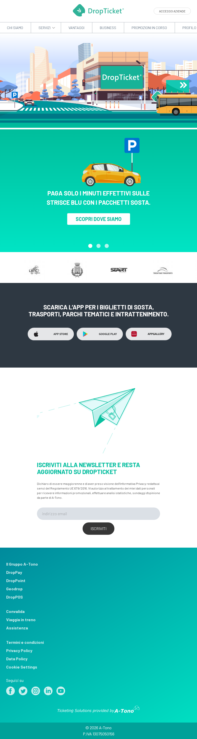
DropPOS (14, 596)
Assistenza (17, 627)
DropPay (14, 572)
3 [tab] (107, 246)
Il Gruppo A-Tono (22, 564)
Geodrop (14, 588)
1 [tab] (90, 246)
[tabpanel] (98, 188)
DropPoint (15, 580)
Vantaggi (76, 27)
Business (108, 27)
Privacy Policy (19, 650)
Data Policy (16, 658)
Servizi (44, 27)
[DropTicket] (98, 14)
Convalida (15, 611)
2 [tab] (98, 246)
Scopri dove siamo (99, 219)
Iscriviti (98, 528)
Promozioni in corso (149, 27)
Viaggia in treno (21, 619)
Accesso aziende (172, 11)
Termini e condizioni (25, 642)
